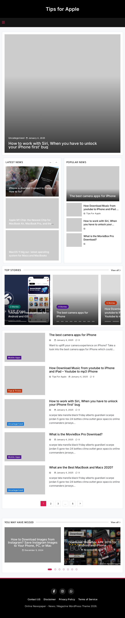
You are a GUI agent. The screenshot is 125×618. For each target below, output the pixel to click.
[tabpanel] (32, 545)
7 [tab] (76, 569)
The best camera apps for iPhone (92, 196)
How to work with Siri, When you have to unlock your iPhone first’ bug (100, 224)
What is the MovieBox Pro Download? (76, 434)
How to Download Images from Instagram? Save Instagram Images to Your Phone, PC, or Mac (32, 542)
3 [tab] (59, 569)
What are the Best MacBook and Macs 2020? (81, 467)
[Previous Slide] (50, 162)
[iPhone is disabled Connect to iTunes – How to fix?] (32, 181)
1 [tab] (50, 569)
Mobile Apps (14, 358)
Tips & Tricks (14, 391)
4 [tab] (64, 569)
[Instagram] (62, 591)
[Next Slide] (56, 162)
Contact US (34, 599)
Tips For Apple (93, 213)
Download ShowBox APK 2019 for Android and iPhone (92, 543)
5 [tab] (68, 569)
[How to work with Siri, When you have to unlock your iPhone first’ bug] (62, 93)
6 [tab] (72, 569)
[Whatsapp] (71, 591)
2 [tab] (55, 569)
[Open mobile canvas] (3, 22)
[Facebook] (54, 591)
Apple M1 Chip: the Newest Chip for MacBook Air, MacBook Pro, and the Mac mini (30, 223)
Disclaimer (50, 599)
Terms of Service (87, 599)
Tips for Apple (62, 9)
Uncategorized (16, 138)
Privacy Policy (67, 599)
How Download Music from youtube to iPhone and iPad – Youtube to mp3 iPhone (100, 209)
